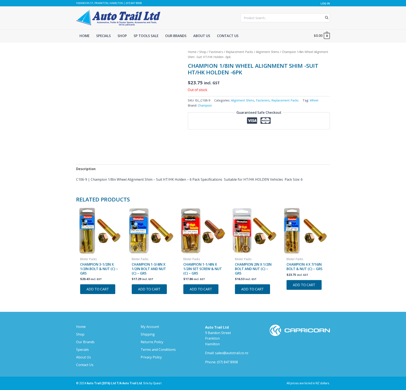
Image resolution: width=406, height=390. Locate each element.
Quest (157, 383)
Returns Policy (152, 342)
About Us (83, 357)
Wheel (314, 100)
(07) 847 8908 (227, 362)
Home (192, 52)
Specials (82, 349)
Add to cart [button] (97, 289)
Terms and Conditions (158, 349)
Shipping (148, 334)
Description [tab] (86, 169)
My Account (150, 327)
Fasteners (216, 52)
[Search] (327, 18)
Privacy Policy (151, 357)
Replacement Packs (239, 52)
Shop (202, 52)
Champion (205, 105)
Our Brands (85, 342)
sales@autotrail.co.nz (231, 353)
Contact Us (84, 365)
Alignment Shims (267, 52)
